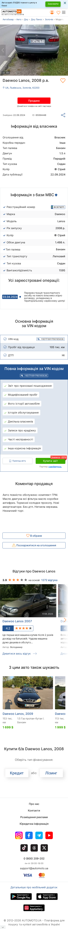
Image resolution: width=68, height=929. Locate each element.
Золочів (49, 19)
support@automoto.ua (34, 868)
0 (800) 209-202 (34, 858)
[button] (65, 12)
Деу (26, 19)
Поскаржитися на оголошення (36, 545)
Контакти (34, 810)
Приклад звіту (19, 461)
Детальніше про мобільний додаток (34, 887)
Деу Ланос (36, 19)
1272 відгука (49, 580)
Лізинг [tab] (51, 773)
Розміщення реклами (34, 817)
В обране (36, 535)
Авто (18, 19)
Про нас (34, 804)
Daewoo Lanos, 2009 (18, 713)
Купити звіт (54, 460)
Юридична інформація (34, 823)
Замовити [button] (53, 3)
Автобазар (8, 19)
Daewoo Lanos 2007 (17, 621)
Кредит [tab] (17, 773)
